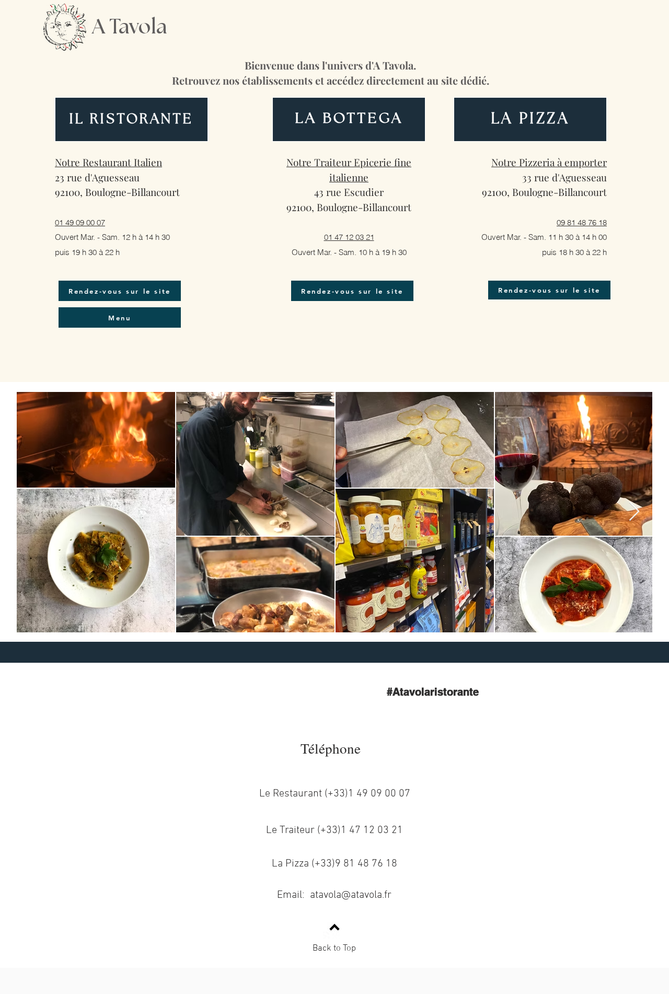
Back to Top (334, 948)
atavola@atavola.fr (350, 895)
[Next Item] (634, 512)
